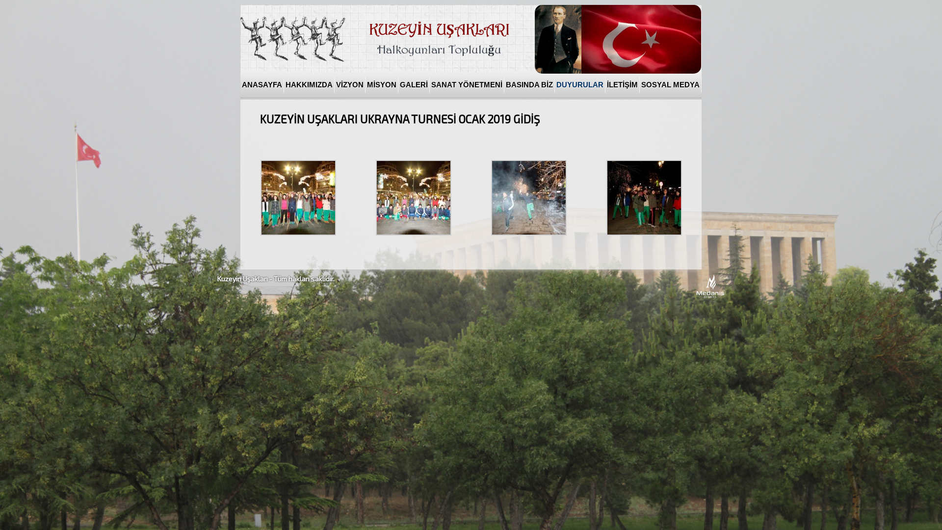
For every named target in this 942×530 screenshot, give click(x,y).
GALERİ (414, 85)
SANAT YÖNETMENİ (466, 85)
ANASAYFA (262, 85)
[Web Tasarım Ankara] (710, 296)
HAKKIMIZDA (309, 85)
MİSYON (381, 85)
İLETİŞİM (622, 85)
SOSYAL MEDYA (670, 85)
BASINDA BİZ (529, 85)
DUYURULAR (579, 85)
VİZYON (350, 85)
